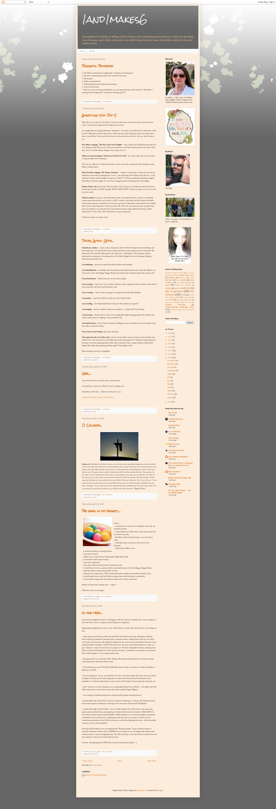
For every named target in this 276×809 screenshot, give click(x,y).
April (169, 387)
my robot (176, 297)
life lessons (92, 599)
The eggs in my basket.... (101, 510)
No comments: (107, 494)
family (184, 280)
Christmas (182, 277)
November (171, 364)
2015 (170, 337)
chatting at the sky (176, 450)
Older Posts (151, 761)
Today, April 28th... (98, 240)
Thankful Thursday (97, 66)
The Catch (172, 413)
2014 (170, 340)
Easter (90, 497)
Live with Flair (174, 432)
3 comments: (107, 101)
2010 (170, 354)
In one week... (92, 612)
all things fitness (173, 275)
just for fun (92, 411)
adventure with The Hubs (174, 273)
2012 (170, 347)
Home (82, 51)
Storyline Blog (174, 484)
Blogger (160, 790)
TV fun (90, 231)
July (168, 377)
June (169, 381)
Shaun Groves (174, 444)
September (171, 371)
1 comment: (106, 229)
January (170, 397)
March (169, 391)
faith (177, 280)
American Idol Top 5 (99, 115)
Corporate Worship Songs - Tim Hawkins (98, 397)
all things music (188, 275)
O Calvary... (92, 425)
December (171, 360)
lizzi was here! (174, 472)
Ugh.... (86, 373)
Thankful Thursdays (175, 305)
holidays (168, 288)
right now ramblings (172, 302)
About (91, 51)
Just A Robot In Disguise (178, 457)
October (170, 367)
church (191, 277)
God (94, 497)
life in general (93, 360)
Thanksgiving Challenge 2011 (179, 307)
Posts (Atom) (97, 765)
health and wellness (183, 285)
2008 (170, 402)
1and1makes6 (114, 19)
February (171, 394)
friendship (187, 282)
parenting (180, 300)
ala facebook (190, 273)
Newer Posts (87, 761)
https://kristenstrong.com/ (179, 478)
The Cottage (173, 438)
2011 (170, 351)
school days (187, 302)
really (189, 300)
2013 (170, 344)
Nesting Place (174, 425)
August (170, 374)
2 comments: (106, 357)
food (178, 282)
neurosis (186, 297)
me (98, 599)
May (169, 384)
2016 (170, 333)
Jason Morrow (141, 790)
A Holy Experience (175, 419)
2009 (170, 358)
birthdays (171, 278)
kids (188, 288)
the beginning (174, 309)
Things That (185, 309)
